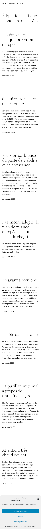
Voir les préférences (20, 522)
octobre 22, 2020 (8, 199)
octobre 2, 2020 (8, 363)
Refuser (20, 516)
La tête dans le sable (20, 334)
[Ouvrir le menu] (38, 3)
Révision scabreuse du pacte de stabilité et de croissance (19, 160)
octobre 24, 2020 (8, 132)
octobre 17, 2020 (8, 311)
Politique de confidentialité (12, 526)
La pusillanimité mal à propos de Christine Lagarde (20, 391)
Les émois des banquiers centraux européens (19, 39)
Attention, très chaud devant (14, 452)
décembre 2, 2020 (8, 76)
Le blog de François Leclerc (13, 3)
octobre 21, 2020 (8, 257)
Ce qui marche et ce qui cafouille (19, 101)
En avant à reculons (19, 280)
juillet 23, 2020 (7, 483)
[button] (38, 499)
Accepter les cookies (20, 511)
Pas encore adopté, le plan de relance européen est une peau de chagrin (20, 229)
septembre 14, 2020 (9, 427)
